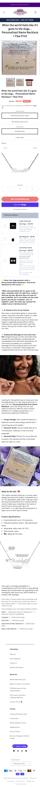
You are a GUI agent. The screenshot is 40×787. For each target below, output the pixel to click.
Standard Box (20, 131)
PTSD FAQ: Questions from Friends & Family (18, 689)
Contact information (21, 784)
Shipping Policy (15, 727)
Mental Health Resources (18, 679)
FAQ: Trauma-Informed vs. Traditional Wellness (18, 696)
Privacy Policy (14, 718)
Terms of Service (15, 731)
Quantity (20, 185)
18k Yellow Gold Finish (20, 122)
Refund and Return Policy (18, 723)
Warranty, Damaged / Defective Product (19, 737)
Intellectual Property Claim (18, 714)
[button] (4, 12)
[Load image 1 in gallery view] (10, 82)
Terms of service (20, 781)
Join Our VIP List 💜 (16, 702)
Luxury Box (20, 137)
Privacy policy (11, 781)
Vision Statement (15, 659)
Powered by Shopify (23, 778)
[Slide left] (4, 83)
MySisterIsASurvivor (12, 778)
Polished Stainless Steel (20, 116)
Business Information (16, 667)
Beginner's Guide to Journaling (20, 684)
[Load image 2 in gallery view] (20, 82)
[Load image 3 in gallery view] (29, 82)
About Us (13, 654)
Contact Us (13, 663)
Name (4, 143)
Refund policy (33, 778)
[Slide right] (36, 83)
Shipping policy (30, 781)
